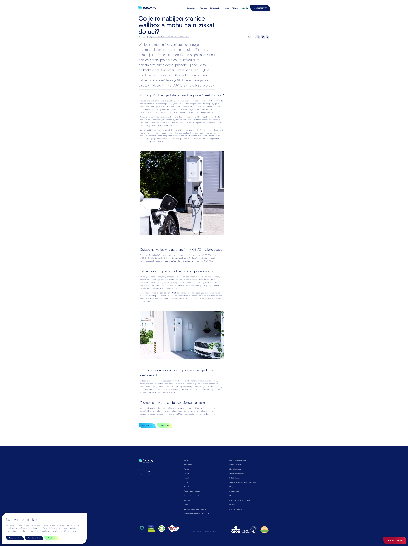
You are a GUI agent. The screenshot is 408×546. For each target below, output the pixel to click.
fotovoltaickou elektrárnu (184, 408)
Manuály (187, 500)
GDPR (186, 505)
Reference (203, 8)
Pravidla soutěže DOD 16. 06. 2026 (196, 513)
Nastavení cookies (235, 509)
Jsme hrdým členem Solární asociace (242, 482)
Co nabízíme (191, 8)
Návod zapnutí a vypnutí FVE (239, 500)
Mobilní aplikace (235, 469)
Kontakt (187, 478)
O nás (227, 8)
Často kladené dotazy (192, 491)
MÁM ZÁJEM (165, 425)
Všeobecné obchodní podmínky (195, 509)
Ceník (186, 460)
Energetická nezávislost (237, 460)
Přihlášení (235, 8)
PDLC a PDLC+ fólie (395, 541)
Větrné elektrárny (235, 464)
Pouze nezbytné (14, 538)
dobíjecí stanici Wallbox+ (170, 293)
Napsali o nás (234, 491)
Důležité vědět (215, 8)
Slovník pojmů (234, 496)
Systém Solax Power (236, 473)
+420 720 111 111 (261, 8)
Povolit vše (51, 538)
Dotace (186, 473)
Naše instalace (234, 478)
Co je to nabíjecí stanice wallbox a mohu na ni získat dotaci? (169, 37)
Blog (144, 37)
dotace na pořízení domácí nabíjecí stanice (179, 261)
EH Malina (232, 505)
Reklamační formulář (191, 496)
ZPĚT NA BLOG (147, 425)
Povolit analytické (34, 538)
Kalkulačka (188, 464)
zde (74, 531)
